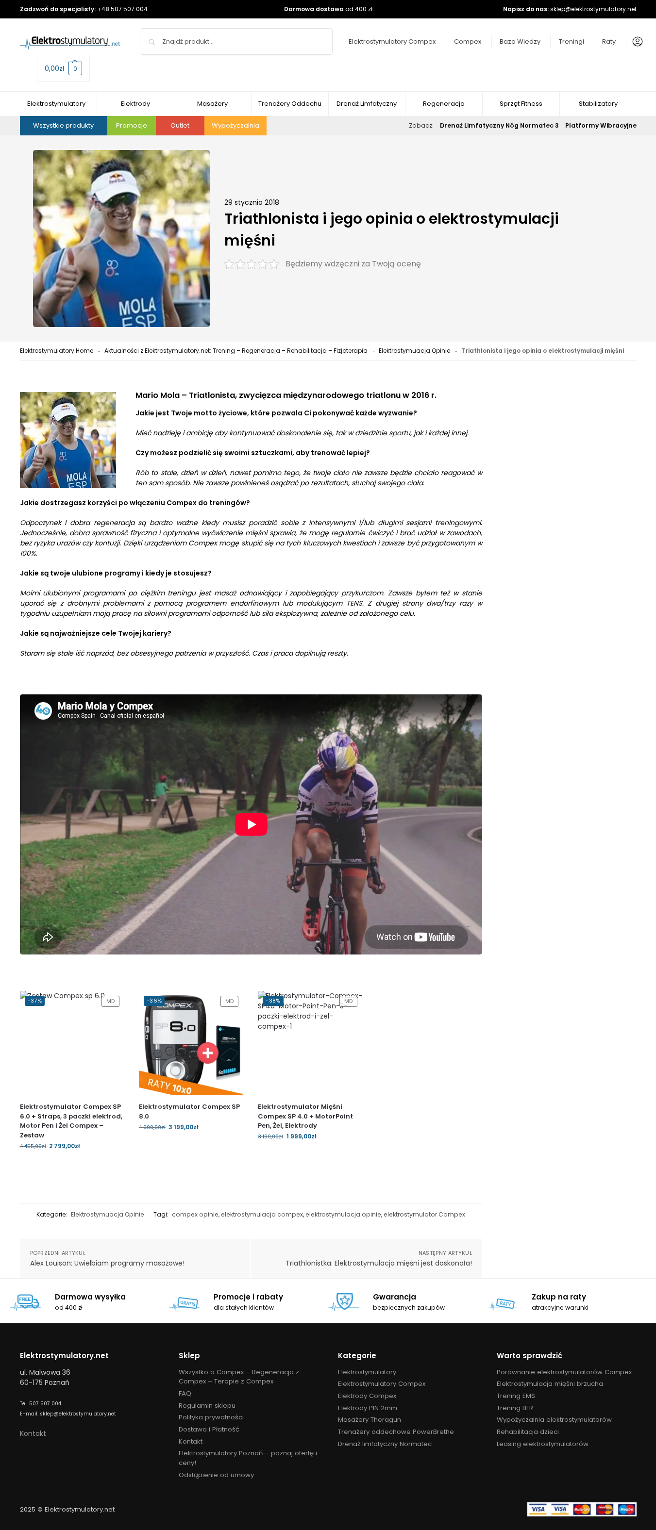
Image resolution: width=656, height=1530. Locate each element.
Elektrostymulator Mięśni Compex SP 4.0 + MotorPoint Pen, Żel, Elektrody (305, 1116)
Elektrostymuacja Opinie (414, 350)
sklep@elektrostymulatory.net (593, 9)
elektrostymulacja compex (262, 1214)
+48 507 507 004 (122, 9)
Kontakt (33, 1433)
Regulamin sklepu (207, 1405)
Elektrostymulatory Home (56, 350)
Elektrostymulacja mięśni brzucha (550, 1383)
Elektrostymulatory (367, 1372)
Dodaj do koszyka (72, 1167)
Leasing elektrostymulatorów (543, 1443)
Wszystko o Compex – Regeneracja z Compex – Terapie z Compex (239, 1376)
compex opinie (195, 1214)
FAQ (185, 1393)
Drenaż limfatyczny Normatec (385, 1443)
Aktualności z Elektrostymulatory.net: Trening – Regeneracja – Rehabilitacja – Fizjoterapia (236, 350)
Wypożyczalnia (235, 125)
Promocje (131, 125)
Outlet (179, 125)
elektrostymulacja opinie (343, 1214)
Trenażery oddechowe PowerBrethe (396, 1431)
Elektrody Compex (367, 1395)
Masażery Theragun (369, 1419)
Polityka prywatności (211, 1417)
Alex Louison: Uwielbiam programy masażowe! (107, 1263)
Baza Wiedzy (520, 41)
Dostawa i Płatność (209, 1429)
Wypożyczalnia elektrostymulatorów (554, 1419)
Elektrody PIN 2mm (367, 1408)
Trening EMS (516, 1395)
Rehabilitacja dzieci (528, 1431)
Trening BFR (515, 1408)
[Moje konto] (635, 42)
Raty (609, 41)
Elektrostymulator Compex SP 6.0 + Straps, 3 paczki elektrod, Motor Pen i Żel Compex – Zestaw (71, 1121)
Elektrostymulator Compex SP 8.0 (189, 1111)
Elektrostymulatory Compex (392, 41)
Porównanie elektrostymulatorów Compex (564, 1372)
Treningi (571, 41)
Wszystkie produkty (63, 125)
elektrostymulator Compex (424, 1214)
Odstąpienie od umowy (216, 1475)
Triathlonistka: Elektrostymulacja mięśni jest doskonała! (379, 1263)
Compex (467, 41)
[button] (63, 68)
